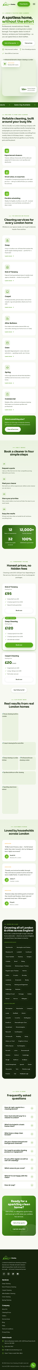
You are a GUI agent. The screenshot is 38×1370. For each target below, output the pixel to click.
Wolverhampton (20, 1027)
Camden (8, 961)
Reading (18, 1036)
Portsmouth (9, 1036)
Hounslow (8, 966)
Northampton (21, 1046)
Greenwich (18, 980)
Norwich (8, 1050)
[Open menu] (34, 4)
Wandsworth (9, 952)
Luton (15, 1050)
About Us (4, 1309)
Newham (17, 989)
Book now (19, 610)
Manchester (19, 1008)
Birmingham (9, 1008)
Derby (26, 1036)
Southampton (18, 1032)
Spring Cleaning (6, 1300)
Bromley (24, 975)
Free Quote (24, 4)
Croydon (15, 975)
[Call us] (33, 1365)
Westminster (9, 947)
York (17, 1069)
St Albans (24, 1060)
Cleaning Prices (6, 1312)
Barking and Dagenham (21, 984)
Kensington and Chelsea (23, 947)
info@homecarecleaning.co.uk (13, 1350)
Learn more (8, 256)
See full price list (19, 690)
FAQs (3, 1325)
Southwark (29, 952)
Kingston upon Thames (12, 970)
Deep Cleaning (6, 1283)
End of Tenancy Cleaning (9, 1287)
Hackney (20, 957)
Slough (7, 1060)
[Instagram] (8, 1274)
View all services (12, 429)
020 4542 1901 (9, 1346)
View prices (28, 43)
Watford (15, 1060)
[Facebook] (4, 1274)
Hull (15, 1074)
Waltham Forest (10, 994)
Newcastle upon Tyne (21, 1022)
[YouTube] (17, 1274)
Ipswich (22, 1064)
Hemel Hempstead (11, 1064)
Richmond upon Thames (22, 966)
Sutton (7, 975)
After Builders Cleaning (8, 1293)
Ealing (23, 961)
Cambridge (25, 1055)
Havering (8, 984)
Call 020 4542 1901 (19, 1229)
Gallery (4, 1316)
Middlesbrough (24, 1074)
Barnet (7, 998)
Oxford (16, 1055)
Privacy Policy (6, 1332)
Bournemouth (25, 1050)
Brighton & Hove (23, 1041)
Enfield (29, 994)
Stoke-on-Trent (10, 1041)
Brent (15, 961)
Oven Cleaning (6, 1297)
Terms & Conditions (7, 1329)
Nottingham (27, 1018)
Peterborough (26, 1069)
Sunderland (9, 1027)
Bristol (23, 1013)
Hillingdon (24, 998)
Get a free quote (10, 43)
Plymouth (8, 1032)
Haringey (21, 994)
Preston (8, 1074)
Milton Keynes (9, 1046)
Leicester (8, 1018)
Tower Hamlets (10, 957)
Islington (29, 957)
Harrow (15, 998)
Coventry (17, 1018)
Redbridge (8, 989)
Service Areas (6, 1319)
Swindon (8, 1055)
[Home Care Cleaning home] (8, 4)
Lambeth (19, 952)
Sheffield (15, 1013)
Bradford (8, 1022)
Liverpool (29, 1008)
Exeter (30, 1064)
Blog (3, 1322)
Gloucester (9, 1069)
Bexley (27, 980)
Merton (24, 970)
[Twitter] (13, 1274)
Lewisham (8, 980)
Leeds (7, 1013)
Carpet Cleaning (6, 1290)
